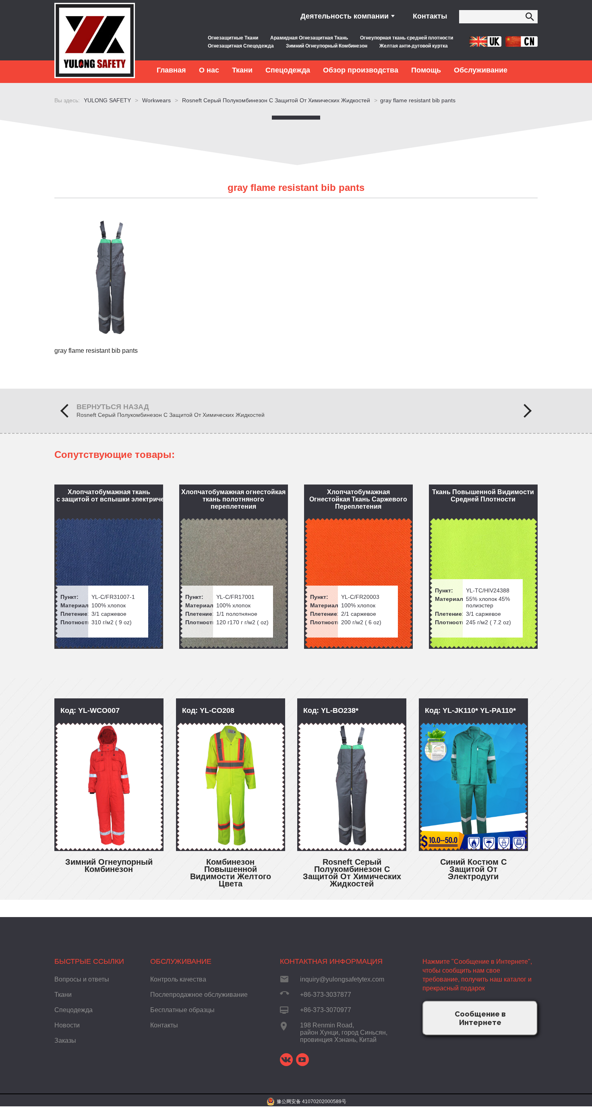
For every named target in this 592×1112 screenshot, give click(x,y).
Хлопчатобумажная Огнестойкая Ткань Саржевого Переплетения (358, 499)
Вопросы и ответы (81, 979)
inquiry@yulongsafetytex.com (342, 979)
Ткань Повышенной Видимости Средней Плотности (483, 496)
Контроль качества (178, 979)
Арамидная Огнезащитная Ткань (309, 38)
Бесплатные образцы (182, 1009)
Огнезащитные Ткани (233, 38)
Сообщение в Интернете (480, 1018)
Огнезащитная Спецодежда (241, 46)
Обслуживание (180, 961)
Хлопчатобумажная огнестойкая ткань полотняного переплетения (233, 499)
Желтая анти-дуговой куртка (413, 46)
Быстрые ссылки (89, 961)
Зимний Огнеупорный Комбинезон (326, 46)
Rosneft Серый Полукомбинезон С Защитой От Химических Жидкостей (171, 415)
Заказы (65, 1040)
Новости (67, 1025)
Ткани (63, 994)
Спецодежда (73, 1009)
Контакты (430, 16)
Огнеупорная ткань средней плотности (406, 38)
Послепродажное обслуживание (199, 994)
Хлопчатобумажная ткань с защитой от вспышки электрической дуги (109, 496)
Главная (171, 70)
